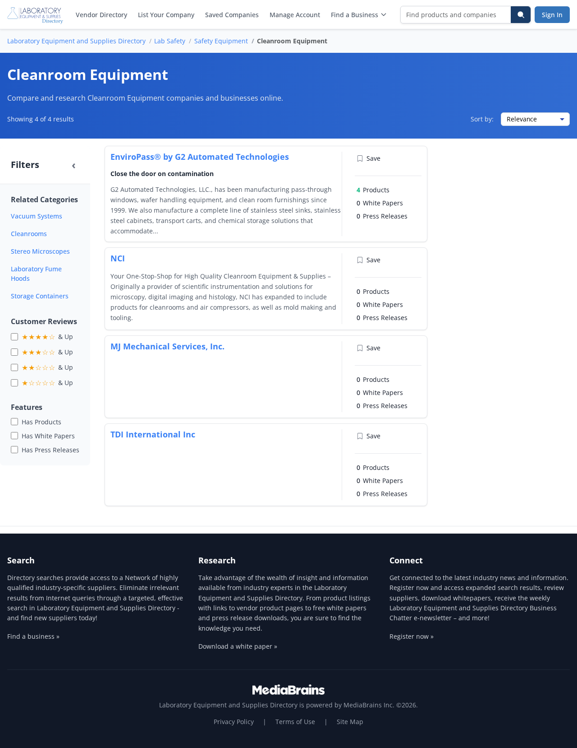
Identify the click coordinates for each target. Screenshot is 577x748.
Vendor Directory (101, 14)
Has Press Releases (50, 450)
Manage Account (295, 14)
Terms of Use (295, 721)
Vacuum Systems (36, 216)
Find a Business (354, 14)
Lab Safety (169, 41)
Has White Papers (48, 436)
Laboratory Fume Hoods (36, 274)
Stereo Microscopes (40, 251)
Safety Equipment (221, 41)
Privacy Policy (234, 721)
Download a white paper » (237, 646)
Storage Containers (40, 296)
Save (373, 158)
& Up (47, 337)
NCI (117, 258)
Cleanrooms (29, 233)
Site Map (350, 721)
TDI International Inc (152, 434)
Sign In (552, 14)
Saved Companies (232, 14)
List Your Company (166, 14)
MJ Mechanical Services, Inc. (167, 346)
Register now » (411, 636)
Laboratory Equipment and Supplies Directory (76, 41)
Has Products (41, 422)
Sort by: (482, 119)
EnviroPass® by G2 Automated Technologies (199, 156)
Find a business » (33, 636)
